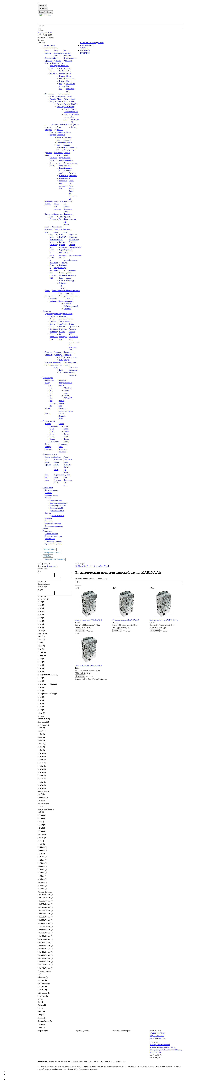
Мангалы (67, 465)
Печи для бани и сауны (53, 536)
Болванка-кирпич (51, 490)
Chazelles (72, 173)
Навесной (63, 265)
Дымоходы (47, 311)
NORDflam (70, 84)
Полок (61, 424)
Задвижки (48, 518)
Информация (43, 1031)
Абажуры (53, 298)
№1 (51, 385)
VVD (61, 240)
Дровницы (68, 61)
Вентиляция (56, 291)
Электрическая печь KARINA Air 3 (88, 620)
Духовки (48, 513)
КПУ (70, 334)
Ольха (52, 436)
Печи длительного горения (59, 53)
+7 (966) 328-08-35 (157, 1036)
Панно (47, 291)
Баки (56, 263)
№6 (51, 398)
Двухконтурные (60, 314)
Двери (63, 268)
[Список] (78, 585)
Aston (68, 71)
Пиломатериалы (49, 421)
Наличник (63, 444)
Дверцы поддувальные (58, 503)
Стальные (65, 66)
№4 (51, 393)
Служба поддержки (82, 1031)
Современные (69, 150)
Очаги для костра (66, 469)
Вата (60, 406)
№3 (51, 390)
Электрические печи (52, 553)
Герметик (72, 329)
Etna (72, 102)
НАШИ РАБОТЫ (86, 45)
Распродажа (47, 531)
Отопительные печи (50, 48)
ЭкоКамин (75, 114)
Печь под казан (47, 477)
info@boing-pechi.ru (157, 1038)
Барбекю (57, 457)
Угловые (55, 125)
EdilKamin (70, 79)
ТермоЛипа (54, 442)
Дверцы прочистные (57, 505)
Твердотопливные (61, 214)
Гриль (66, 457)
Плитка (47, 413)
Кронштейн (73, 337)
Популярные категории (121, 1031)
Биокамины (58, 153)
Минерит (62, 380)
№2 (51, 388)
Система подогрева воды (58, 364)
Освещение (49, 296)
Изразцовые (49, 94)
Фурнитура (70, 280)
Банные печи (57, 227)
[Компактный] (80, 585)
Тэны (47, 227)
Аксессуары (63, 296)
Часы (54, 301)
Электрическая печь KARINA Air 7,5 (164, 620)
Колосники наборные (53, 523)
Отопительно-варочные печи (50, 60)
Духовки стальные (57, 516)
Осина (52, 439)
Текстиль (62, 301)
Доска (47, 444)
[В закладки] (89, 631)
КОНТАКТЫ (85, 53)
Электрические (50, 214)
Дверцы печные (56, 500)
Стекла (73, 127)
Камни (45, 528)
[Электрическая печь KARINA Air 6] (129, 604)
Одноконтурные (51, 314)
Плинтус (48, 447)
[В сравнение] (92, 631)
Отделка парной (49, 45)
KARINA (47, 556)
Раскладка (48, 449)
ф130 (61, 357)
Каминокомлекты (70, 148)
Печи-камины (50, 539)
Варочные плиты (51, 495)
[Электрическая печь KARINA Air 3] (92, 604)
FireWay (74, 104)
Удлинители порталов (53, 544)
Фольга (61, 401)
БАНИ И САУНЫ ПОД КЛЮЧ (92, 43)
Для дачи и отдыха (50, 454)
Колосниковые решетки (54, 526)
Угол (61, 447)
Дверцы (48, 498)
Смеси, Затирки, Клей (62, 416)
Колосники (49, 521)
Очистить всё (52, 566)
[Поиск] (42, 30)
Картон (61, 403)
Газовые (62, 125)
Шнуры (47, 408)
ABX (68, 68)
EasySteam (73, 234)
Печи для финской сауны (53, 559)
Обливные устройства (53, 541)
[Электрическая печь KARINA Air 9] (92, 649)
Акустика (69, 293)
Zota (51, 217)
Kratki (68, 81)
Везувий (74, 112)
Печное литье (48, 488)
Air (45, 569)
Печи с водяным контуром (67, 53)
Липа (52, 434)
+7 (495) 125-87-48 (45, 32)
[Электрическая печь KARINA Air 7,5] (166, 604)
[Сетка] (76, 585)
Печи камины (57, 63)
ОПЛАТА (83, 48)
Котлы (68, 132)
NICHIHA (67, 388)
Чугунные (58, 66)
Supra (71, 186)
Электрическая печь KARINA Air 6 (125, 620)
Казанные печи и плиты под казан (58, 465)
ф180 (61, 360)
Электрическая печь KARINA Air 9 (88, 665)
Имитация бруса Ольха (54, 428)
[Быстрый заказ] (87, 630)
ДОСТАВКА (85, 50)
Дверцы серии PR (56, 508)
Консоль (72, 332)
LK (70, 183)
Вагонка (48, 424)
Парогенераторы (75, 247)
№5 (51, 396)
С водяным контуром (48, 127)
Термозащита (48, 378)
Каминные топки (51, 534)
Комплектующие (70, 58)
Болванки (48, 493)
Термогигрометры (73, 291)
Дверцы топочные (57, 511)
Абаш (66, 426)
